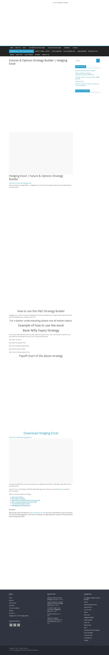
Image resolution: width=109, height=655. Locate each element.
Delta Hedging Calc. (69, 51)
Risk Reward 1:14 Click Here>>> (21, 505)
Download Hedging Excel (41, 433)
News (85, 627)
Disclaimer (11, 605)
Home (11, 48)
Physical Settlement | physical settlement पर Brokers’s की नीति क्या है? (55, 603)
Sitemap (11, 610)
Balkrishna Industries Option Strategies (85, 70)
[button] (20, 183)
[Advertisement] (41, 153)
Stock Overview (56, 51)
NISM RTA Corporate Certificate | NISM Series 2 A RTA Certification (54, 619)
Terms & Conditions (14, 608)
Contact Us (45, 54)
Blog (24, 48)
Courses (37, 54)
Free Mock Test (93, 51)
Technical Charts (88, 635)
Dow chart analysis (17, 497)
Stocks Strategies (88, 632)
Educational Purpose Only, (37, 512)
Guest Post (19, 54)
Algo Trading (29, 54)
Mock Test (87, 622)
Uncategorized (88, 638)
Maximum (16, 489)
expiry (62, 489)
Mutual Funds (87, 625)
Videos (12, 54)
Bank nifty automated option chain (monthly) (26, 500)
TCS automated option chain (21, 504)
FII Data (75, 48)
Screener (67, 48)
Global (85, 612)
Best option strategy (18, 499)
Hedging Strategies (89, 617)
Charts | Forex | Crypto (42, 51)
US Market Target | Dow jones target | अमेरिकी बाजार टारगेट (54, 609)
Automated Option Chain (37, 48)
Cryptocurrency (88, 607)
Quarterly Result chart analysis (92, 630)
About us (18, 48)
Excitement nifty (79, 81)
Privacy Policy (12, 603)
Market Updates (88, 620)
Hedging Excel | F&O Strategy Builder (21, 51)
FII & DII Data (87, 609)
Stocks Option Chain (54, 48)
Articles (86, 602)
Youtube (86, 640)
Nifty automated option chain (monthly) (24, 502)
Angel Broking (81, 51)
